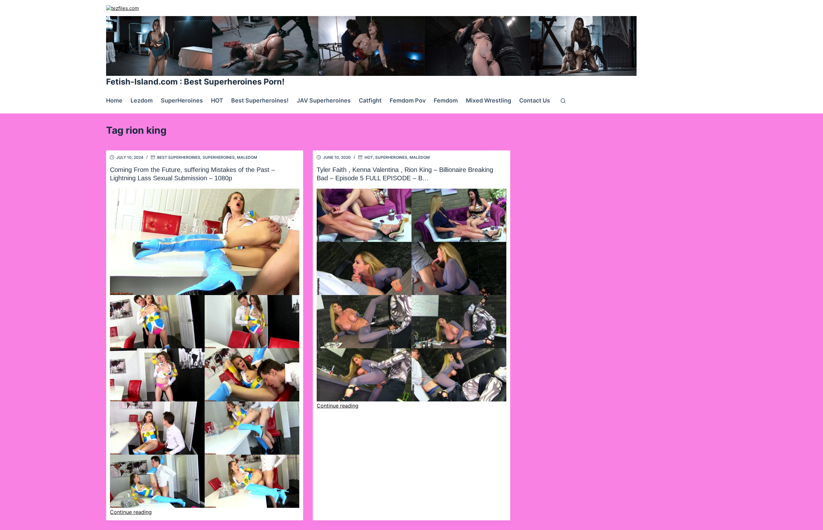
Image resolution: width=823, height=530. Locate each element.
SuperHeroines (182, 100)
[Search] (563, 100)
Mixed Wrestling (488, 100)
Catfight (370, 100)
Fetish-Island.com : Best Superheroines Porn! (195, 81)
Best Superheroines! (260, 100)
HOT (217, 100)
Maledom (247, 157)
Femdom (446, 100)
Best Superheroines (178, 157)
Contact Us (534, 100)
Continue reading (131, 512)
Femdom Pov (408, 100)
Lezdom (142, 100)
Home (114, 100)
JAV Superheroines (324, 100)
